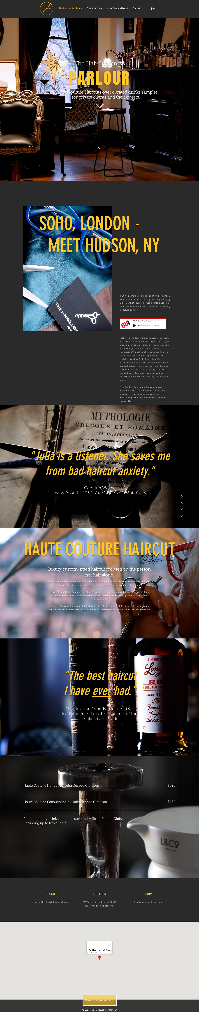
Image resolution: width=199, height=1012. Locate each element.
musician (124, 345)
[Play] (134, 325)
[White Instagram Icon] (153, 9)
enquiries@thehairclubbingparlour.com (51, 902)
